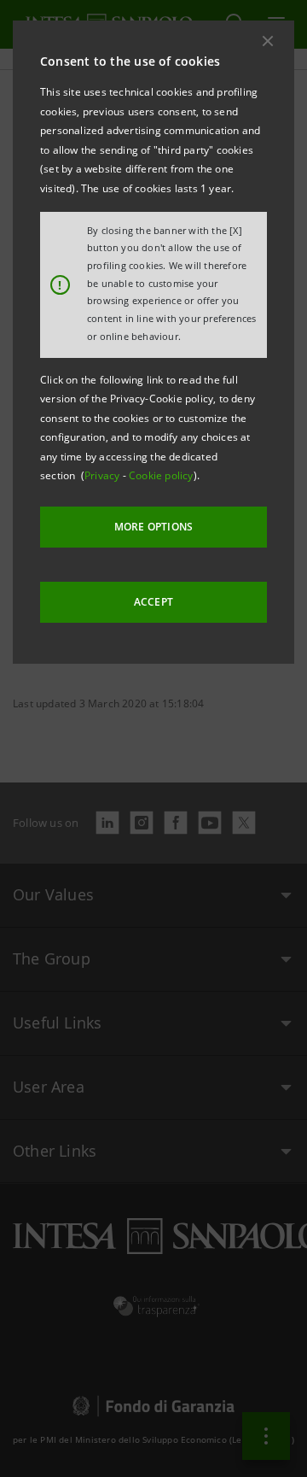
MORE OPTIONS (153, 526)
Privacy (103, 475)
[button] (268, 41)
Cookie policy (161, 475)
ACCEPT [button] (153, 602)
